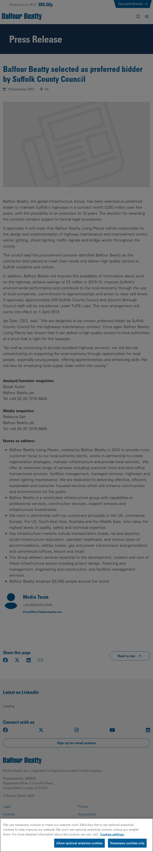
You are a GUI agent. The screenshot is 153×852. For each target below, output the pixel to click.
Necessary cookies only (127, 843)
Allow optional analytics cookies (79, 843)
